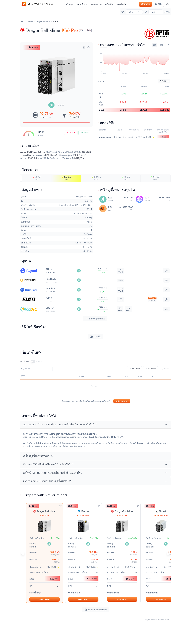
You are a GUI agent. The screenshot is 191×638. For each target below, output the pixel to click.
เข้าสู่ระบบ (145, 4)
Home (22, 22)
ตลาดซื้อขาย (82, 4)
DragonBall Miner (43, 22)
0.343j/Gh (75, 117)
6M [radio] (161, 45)
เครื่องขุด (69, 4)
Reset (166, 368)
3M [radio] (154, 45)
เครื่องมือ (109, 4)
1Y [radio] (168, 45)
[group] (134, 45)
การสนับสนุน (121, 4)
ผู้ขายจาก (136, 369)
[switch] (33, 361)
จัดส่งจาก (152, 369)
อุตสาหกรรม (96, 4)
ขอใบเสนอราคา (122, 401)
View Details (44, 599)
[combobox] (159, 4)
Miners (30, 22)
